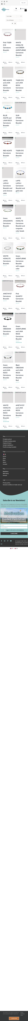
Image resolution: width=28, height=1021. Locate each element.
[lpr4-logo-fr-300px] (5, 8)
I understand (14, 1018)
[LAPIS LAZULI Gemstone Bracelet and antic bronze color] (7, 172)
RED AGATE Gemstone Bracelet (7, 153)
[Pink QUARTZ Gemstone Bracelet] (20, 285)
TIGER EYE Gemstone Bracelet (20, 153)
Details (11, 62)
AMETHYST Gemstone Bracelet (7, 296)
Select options (5, 63)
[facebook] (1, 1)
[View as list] (15, 23)
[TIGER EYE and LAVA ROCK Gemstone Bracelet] (20, 72)
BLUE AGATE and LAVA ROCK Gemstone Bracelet (7, 120)
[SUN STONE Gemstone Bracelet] (20, 107)
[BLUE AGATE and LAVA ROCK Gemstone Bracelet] (7, 107)
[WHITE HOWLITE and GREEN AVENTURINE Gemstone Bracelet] (20, 34)
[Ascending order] (21, 16)
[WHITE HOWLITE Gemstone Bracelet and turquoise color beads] (20, 210)
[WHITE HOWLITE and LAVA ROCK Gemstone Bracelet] (7, 397)
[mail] (4, 4)
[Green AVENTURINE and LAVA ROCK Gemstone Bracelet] (20, 318)
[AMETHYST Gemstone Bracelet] (7, 285)
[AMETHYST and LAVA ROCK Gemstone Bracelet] (20, 397)
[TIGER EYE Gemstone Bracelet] (20, 142)
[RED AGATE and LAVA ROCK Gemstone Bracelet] (7, 72)
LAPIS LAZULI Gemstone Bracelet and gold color (20, 186)
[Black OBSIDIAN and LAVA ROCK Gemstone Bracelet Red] (20, 357)
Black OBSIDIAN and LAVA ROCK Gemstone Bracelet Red (20, 372)
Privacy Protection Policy (23, 1014)
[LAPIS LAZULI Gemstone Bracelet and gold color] (20, 172)
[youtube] (1, 4)
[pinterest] (6, 1)
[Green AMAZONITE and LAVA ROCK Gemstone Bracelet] (7, 357)
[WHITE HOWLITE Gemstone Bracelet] (7, 247)
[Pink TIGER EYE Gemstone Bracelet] (7, 34)
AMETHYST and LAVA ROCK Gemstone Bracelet (20, 410)
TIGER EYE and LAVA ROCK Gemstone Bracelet (20, 85)
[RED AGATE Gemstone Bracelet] (7, 142)
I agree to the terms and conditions (15, 530)
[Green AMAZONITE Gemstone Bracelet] (7, 210)
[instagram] (4, 1)
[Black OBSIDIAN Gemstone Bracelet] (7, 318)
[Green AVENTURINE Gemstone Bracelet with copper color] (20, 247)
